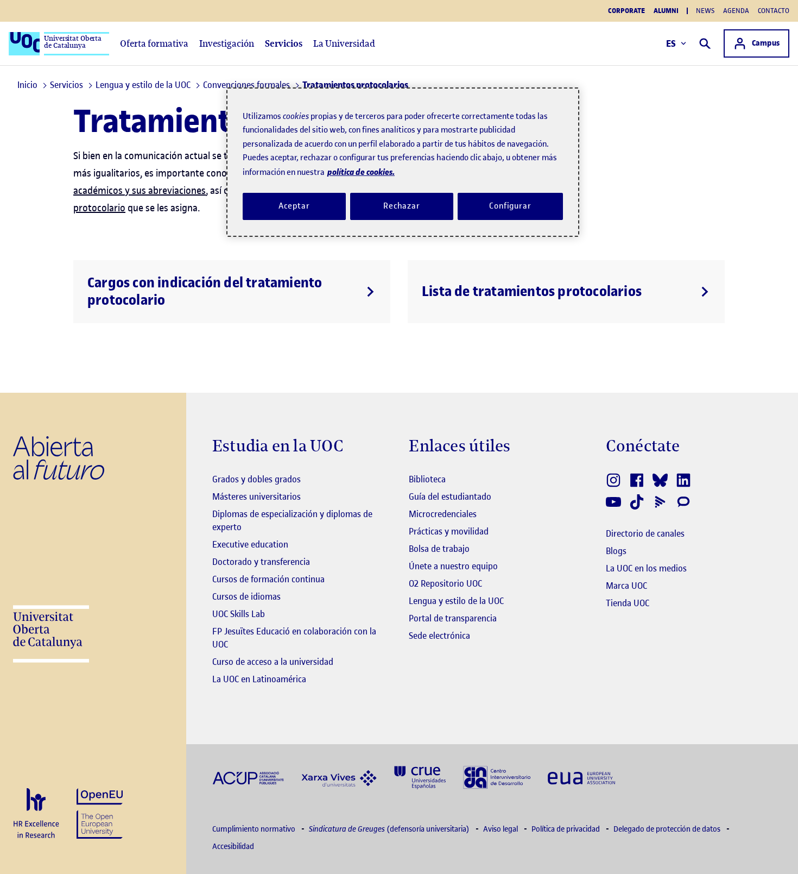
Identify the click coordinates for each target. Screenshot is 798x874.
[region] (402, 162)
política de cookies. (361, 172)
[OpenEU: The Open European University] (100, 812)
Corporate (626, 10)
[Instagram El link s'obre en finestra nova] (614, 480)
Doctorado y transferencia (261, 562)
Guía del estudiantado (450, 496)
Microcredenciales (443, 514)
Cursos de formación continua (268, 579)
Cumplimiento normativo (254, 829)
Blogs (616, 551)
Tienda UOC (627, 603)
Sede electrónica (439, 636)
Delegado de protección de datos (667, 829)
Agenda (736, 10)
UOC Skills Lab (238, 614)
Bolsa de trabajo (439, 549)
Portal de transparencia (453, 618)
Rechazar (401, 205)
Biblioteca (427, 479)
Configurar (510, 205)
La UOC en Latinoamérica (259, 679)
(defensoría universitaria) (390, 829)
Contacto (773, 10)
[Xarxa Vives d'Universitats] (339, 777)
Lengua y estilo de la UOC (456, 601)
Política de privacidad (566, 829)
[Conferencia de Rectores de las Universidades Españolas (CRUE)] (420, 776)
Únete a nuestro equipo (453, 566)
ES (671, 43)
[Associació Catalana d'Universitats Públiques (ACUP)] (248, 777)
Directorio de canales (645, 533)
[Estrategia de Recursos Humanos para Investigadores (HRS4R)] (36, 814)
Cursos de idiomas (246, 596)
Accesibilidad (233, 846)
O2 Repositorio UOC (445, 583)
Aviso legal (501, 829)
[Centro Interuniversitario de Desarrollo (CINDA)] (496, 776)
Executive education (250, 544)
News (705, 10)
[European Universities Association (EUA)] (581, 777)
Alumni (666, 10)
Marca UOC (626, 586)
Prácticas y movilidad (449, 531)
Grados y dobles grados (256, 479)
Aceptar (293, 205)
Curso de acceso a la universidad (272, 662)
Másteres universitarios (256, 496)
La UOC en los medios (646, 568)
